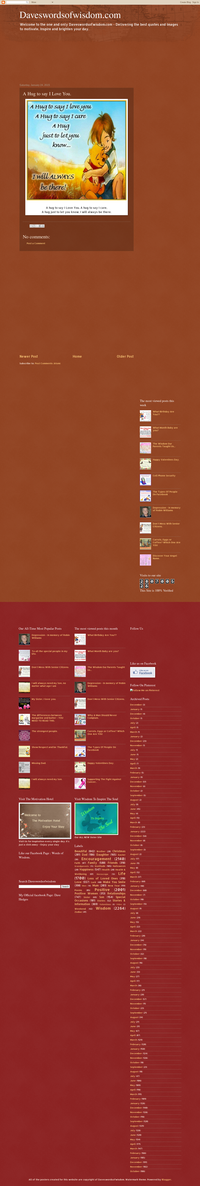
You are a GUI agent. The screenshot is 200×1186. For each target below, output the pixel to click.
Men (84, 885)
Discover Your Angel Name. (165, 557)
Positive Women (86, 893)
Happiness (87, 869)
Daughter (102, 854)
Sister (87, 897)
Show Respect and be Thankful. (50, 747)
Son (101, 897)
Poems (78, 890)
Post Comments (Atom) (48, 363)
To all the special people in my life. (50, 652)
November (136, 745)
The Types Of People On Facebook (165, 493)
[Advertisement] (100, 57)
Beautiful (81, 851)
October (135, 718)
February (135, 772)
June (133, 754)
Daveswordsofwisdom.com (70, 14)
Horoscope (102, 874)
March (133, 731)
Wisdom (103, 908)
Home (77, 356)
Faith (77, 862)
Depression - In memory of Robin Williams (166, 509)
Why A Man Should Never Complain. (102, 716)
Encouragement (96, 858)
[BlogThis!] (34, 226)
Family (92, 862)
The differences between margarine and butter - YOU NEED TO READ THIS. (47, 718)
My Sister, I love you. (44, 699)
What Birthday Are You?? (163, 413)
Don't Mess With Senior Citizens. (166, 525)
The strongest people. (45, 731)
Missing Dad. (39, 763)
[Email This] (31, 226)
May (132, 758)
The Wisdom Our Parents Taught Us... (164, 445)
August (134, 799)
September (136, 795)
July (132, 722)
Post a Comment (36, 243)
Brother (101, 851)
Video (119, 904)
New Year (114, 885)
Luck (93, 882)
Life (121, 873)
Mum (95, 885)
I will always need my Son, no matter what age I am (49, 684)
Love (78, 882)
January (135, 709)
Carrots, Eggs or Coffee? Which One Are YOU (166, 542)
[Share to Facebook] (40, 226)
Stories (101, 900)
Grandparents (82, 866)
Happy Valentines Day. (166, 459)
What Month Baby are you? (165, 429)
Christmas (118, 851)
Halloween (119, 866)
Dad (84, 854)
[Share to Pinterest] (43, 226)
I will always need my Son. (47, 779)
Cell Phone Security (164, 475)
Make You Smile (114, 882)
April (133, 727)
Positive (102, 889)
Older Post (125, 356)
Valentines (105, 904)
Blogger (166, 1179)
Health (106, 869)
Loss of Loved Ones (103, 878)
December (136, 704)
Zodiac (78, 911)
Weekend (80, 908)
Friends (113, 862)
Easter (121, 854)
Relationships (116, 893)
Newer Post (29, 356)
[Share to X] (37, 226)
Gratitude (100, 866)
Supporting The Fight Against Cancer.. (104, 780)
